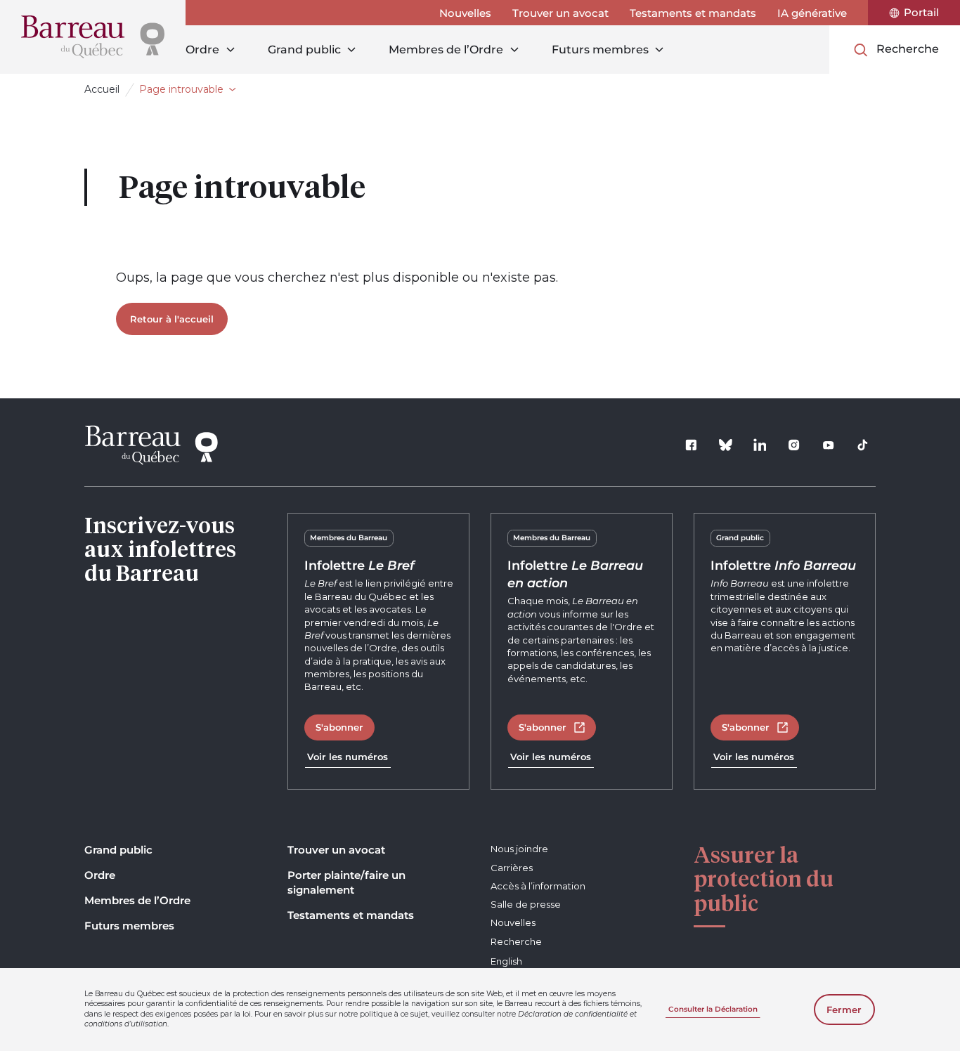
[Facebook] (691, 445)
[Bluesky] (726, 445)
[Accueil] (92, 36)
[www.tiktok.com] (863, 445)
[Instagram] (794, 445)
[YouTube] (828, 445)
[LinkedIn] (759, 445)
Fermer (844, 1009)
